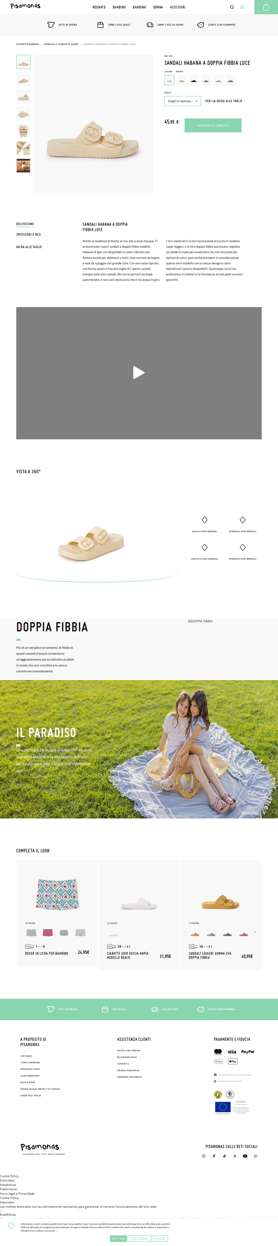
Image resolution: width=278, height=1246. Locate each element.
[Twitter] (235, 1156)
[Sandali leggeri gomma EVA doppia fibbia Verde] (227, 933)
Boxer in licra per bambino (46, 953)
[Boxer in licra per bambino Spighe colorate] (48, 933)
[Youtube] (245, 1156)
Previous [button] (186, 932)
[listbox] (213, 81)
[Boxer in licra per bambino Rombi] (31, 933)
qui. (57, 1230)
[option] (182, 80)
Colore (173, 71)
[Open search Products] (232, 7)
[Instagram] (203, 1156)
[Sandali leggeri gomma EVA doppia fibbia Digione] (195, 933)
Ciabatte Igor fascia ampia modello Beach (128, 955)
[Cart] (266, 7)
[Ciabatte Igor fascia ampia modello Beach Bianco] (113, 933)
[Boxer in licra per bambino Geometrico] (64, 933)
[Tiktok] (224, 1156)
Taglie (167, 93)
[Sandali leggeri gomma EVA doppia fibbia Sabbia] (211, 933)
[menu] (139, 7)
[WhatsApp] (255, 1156)
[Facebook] (214, 1156)
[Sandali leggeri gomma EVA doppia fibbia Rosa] (244, 933)
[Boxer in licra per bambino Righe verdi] (80, 933)
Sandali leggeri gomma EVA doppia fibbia (210, 955)
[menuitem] (99, 7)
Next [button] (255, 932)
